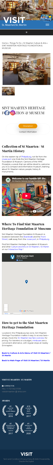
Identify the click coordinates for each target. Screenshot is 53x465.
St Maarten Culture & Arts (34, 43)
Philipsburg (44, 239)
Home (5, 43)
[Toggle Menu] (26, 32)
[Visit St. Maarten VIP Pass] (46, 17)
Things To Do (15, 43)
